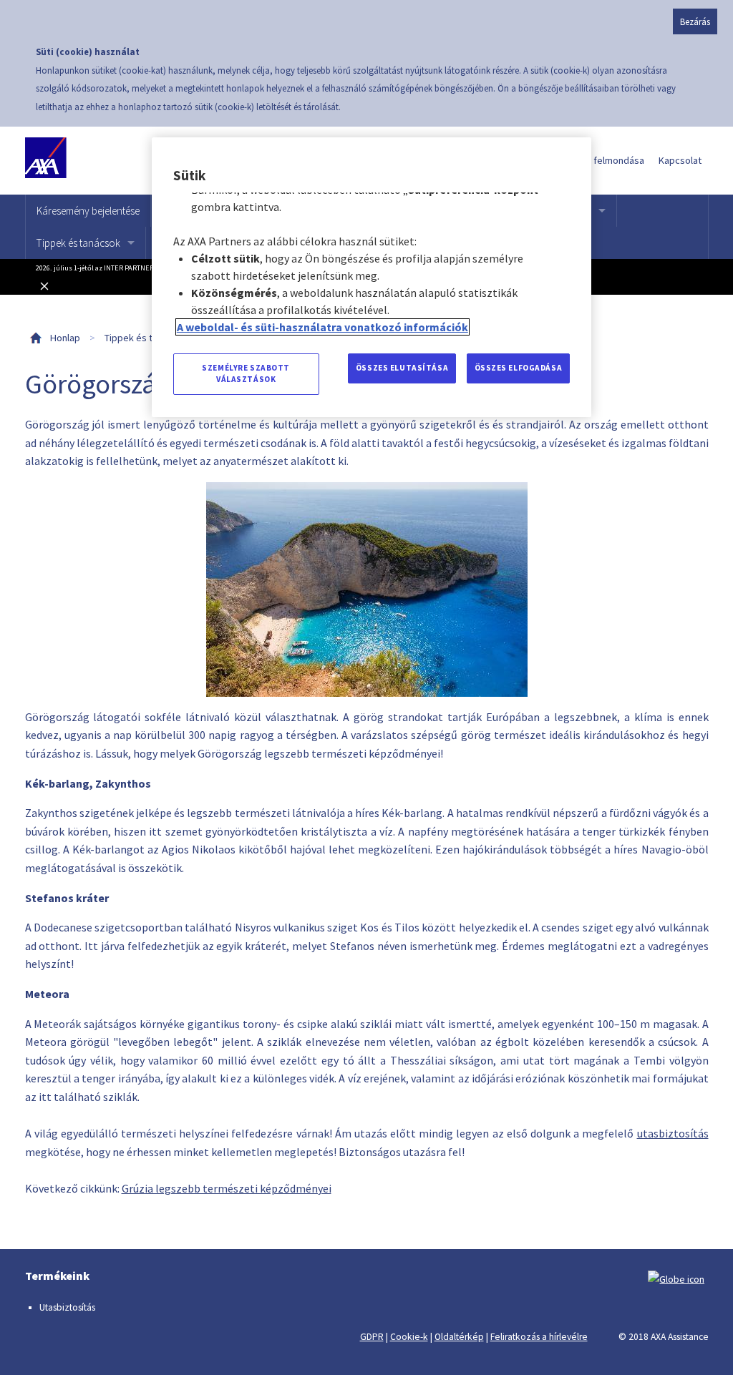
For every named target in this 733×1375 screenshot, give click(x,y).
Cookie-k (409, 1337)
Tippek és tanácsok (78, 243)
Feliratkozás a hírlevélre (539, 1337)
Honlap (65, 337)
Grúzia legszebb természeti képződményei (226, 1188)
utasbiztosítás (673, 1133)
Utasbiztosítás (67, 1307)
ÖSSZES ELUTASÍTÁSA (402, 368)
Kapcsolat (680, 160)
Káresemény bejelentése (88, 210)
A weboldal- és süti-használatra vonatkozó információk (322, 327)
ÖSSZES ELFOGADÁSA (519, 368)
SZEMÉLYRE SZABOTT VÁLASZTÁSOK (246, 373)
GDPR (372, 1337)
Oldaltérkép (459, 1337)
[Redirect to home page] (91, 161)
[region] (371, 277)
